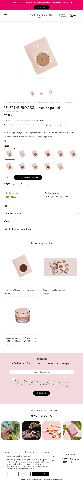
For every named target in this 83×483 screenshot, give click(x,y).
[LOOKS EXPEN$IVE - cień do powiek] (22, 154)
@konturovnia (42, 415)
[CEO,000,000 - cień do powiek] (48, 154)
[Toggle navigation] (5, 15)
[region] (28, 466)
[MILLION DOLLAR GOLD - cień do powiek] (60, 154)
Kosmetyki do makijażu (41, 103)
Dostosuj (12, 474)
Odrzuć (25, 474)
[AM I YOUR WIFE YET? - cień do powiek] (35, 154)
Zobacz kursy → (41, 7)
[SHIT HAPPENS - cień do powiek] (9, 166)
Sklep (8, 103)
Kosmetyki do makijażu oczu (22, 103)
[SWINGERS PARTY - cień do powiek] (22, 166)
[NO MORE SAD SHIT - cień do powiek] (73, 154)
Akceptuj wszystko (40, 474)
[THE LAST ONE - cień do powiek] (35, 166)
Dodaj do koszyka (27, 178)
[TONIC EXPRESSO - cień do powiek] (48, 166)
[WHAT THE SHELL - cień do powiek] (60, 166)
